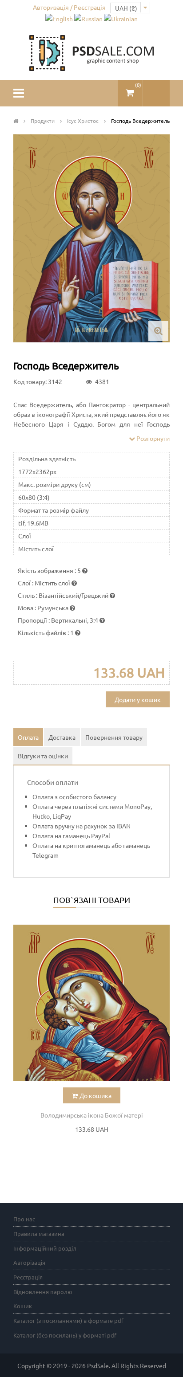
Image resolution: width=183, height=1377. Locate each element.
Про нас (24, 1219)
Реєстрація (28, 1277)
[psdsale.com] (91, 52)
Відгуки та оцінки (43, 756)
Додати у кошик (138, 699)
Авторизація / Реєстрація (69, 7)
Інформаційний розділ (44, 1248)
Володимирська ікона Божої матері (91, 1115)
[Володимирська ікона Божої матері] (91, 1003)
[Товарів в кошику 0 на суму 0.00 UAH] (130, 89)
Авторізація (29, 1262)
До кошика (95, 1095)
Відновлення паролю (42, 1291)
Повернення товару (114, 737)
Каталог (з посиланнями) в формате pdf (68, 1320)
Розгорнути (152, 438)
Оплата (28, 737)
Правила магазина (38, 1233)
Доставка (62, 737)
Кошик (22, 1306)
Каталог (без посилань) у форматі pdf (64, 1335)
